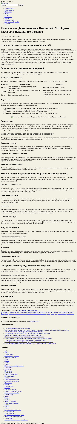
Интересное (8, 367)
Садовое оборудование (12, 403)
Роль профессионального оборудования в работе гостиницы (24, 332)
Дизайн (7, 15)
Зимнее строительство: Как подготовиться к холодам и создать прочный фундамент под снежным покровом (37, 312)
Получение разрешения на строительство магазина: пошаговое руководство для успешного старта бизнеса (37, 314)
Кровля (7, 378)
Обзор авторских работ (12, 393)
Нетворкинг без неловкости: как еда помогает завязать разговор (25, 340)
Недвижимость (9, 8)
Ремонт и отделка (10, 401)
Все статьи (8, 23)
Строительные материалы (13, 410)
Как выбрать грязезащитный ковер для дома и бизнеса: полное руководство (29, 342)
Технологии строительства (13, 416)
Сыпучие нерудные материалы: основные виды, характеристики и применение (30, 343)
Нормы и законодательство (13, 391)
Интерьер (8, 369)
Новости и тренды (10, 389)
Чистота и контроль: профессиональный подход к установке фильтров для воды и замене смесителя (37, 330)
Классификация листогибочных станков (17, 328)
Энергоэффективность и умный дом (16, 420)
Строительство (9, 10)
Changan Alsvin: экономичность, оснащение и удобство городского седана (28, 338)
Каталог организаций (11, 374)
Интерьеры (8, 17)
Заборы (7, 364)
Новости (7, 388)
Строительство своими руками (14, 415)
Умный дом (8, 418)
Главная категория (10, 357)
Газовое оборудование (12, 356)
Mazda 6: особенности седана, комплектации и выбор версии (24, 337)
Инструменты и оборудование (27, 310)
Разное (7, 396)
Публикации (9, 394)
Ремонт (7, 13)
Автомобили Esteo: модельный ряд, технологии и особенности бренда (27, 333)
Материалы (8, 12)
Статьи (7, 405)
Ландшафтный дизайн (12, 22)
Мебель (7, 18)
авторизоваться (34, 321)
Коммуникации (9, 20)
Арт (6, 351)
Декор (6, 359)
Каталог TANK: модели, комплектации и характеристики (23, 335)
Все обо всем (9, 354)
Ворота (7, 352)
